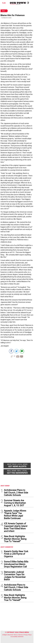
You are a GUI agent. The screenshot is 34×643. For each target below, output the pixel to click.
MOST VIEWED (5, 486)
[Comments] (22, 351)
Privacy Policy (27, 635)
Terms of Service (18, 635)
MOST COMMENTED (7, 547)
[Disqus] (17, 385)
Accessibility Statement (17, 636)
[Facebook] (11, 351)
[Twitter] (16, 351)
